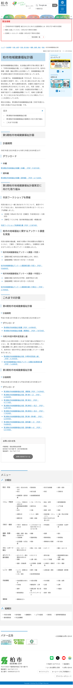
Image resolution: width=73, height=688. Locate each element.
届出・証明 (47, 502)
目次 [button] (5, 111)
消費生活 (19, 514)
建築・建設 (61, 559)
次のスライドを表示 (71, 16)
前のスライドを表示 (2, 16)
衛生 (59, 533)
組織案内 (28, 614)
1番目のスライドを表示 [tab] (60, 71)
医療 (45, 533)
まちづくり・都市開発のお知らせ (22, 556)
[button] (62, 10)
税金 (45, 506)
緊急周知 (33, 487)
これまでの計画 (12, 122)
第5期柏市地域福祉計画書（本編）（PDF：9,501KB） (20, 168)
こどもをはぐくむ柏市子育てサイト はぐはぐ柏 (36, 526)
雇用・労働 (33, 570)
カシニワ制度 (48, 559)
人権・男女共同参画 (63, 515)
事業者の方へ (21, 599)
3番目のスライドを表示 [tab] (64, 91)
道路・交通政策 (21, 563)
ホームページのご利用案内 (60, 671)
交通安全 (60, 491)
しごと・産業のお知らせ (22, 571)
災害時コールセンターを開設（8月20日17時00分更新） (23, 33)
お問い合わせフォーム (23, 456)
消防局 (49, 614)
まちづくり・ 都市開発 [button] (7, 556)
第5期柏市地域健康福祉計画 (16, 115)
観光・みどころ (62, 548)
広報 (45, 584)
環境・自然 (47, 510)
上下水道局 (39, 614)
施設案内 (66, 664)
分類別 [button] (8, 480)
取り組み (60, 541)
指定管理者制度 (35, 574)
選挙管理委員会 (61, 614)
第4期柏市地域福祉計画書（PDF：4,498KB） (20, 327)
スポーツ (46, 548)
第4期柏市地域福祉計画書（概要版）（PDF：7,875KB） (24, 330)
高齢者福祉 (33, 537)
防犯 (45, 491)
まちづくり (33, 555)
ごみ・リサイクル (35, 502)
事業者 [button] (5, 599)
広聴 (59, 584)
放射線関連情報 (35, 495)
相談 (59, 510)
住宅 (18, 510)
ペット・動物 (34, 514)
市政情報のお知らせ (22, 581)
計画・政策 (16, 47)
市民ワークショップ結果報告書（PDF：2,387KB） (19, 225)
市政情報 (8, 47)
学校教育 (46, 524)
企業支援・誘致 (48, 570)
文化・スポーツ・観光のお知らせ (22, 549)
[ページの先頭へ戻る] (68, 651)
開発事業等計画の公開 (63, 556)
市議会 (60, 588)
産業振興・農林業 (63, 570)
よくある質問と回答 (53, 667)
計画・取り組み (24, 47)
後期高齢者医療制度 (22, 507)
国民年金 (33, 506)
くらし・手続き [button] (8, 502)
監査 (45, 588)
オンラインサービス (35, 593)
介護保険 (19, 537)
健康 (31, 533)
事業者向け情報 (48, 541)
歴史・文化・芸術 (35, 548)
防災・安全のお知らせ (22, 488)
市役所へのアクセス (53, 664)
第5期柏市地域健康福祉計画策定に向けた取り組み (24, 119)
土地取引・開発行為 (49, 564)
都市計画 (46, 555)
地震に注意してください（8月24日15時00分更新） (21, 30)
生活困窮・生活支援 (22, 542)
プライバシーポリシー (63, 676)
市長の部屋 (33, 580)
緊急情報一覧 (36, 37)
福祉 (43, 47)
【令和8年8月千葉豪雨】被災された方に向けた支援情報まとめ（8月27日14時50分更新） (34, 26)
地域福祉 (60, 537)
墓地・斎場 (33, 518)
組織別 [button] (8, 608)
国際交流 (19, 518)
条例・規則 (47, 592)
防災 (18, 491)
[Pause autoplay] (58, 71)
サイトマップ (43, 671)
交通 (31, 510)
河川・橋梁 (61, 563)
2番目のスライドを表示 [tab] (62, 71)
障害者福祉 (47, 537)
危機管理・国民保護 (22, 496)
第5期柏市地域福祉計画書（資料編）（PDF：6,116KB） (21, 178)
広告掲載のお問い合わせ (64, 636)
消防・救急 (61, 487)
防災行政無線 (48, 487)
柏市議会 (18, 614)
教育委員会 (20, 592)
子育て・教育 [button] (7, 524)
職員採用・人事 (35, 584)
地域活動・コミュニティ (49, 515)
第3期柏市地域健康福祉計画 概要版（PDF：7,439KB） (24, 391)
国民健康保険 (62, 502)
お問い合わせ (67, 667)
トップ (3, 47)
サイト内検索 (37, 5)
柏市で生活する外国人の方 (49, 519)
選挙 (18, 588)
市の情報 (46, 580)
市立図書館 (19, 617)
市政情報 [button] (6, 580)
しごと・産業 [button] (7, 570)
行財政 (19, 584)
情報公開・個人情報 (35, 589)
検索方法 (40, 8)
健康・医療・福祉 (35, 47)
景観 (18, 559)
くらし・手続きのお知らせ (22, 503)
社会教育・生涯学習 (63, 526)
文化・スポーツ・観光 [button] (9, 549)
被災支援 (33, 491)
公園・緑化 (33, 559)
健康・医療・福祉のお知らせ (22, 534)
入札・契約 (20, 574)
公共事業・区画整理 (35, 564)
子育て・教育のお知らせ (22, 526)
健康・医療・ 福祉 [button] (7, 534)
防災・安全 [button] (6, 487)
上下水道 (60, 506)
